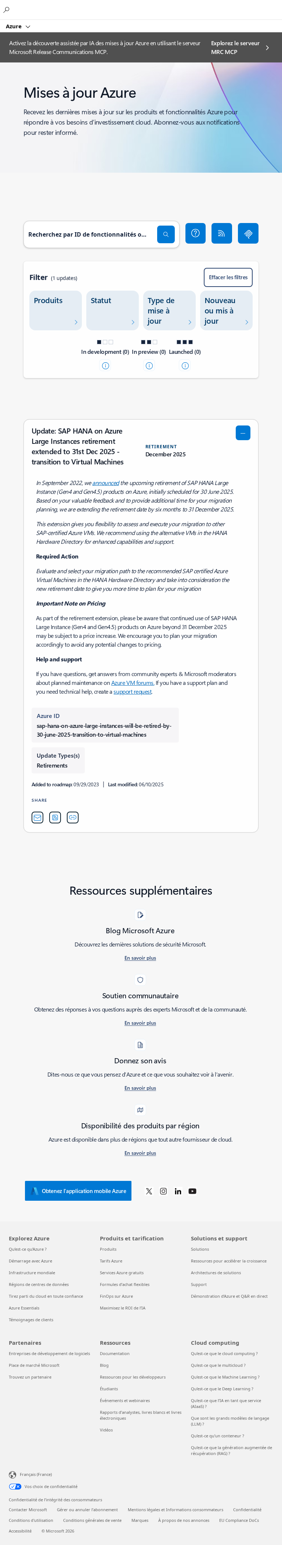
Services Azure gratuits (122, 1272)
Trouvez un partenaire (30, 1377)
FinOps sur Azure (116, 1296)
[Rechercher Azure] (7, 9)
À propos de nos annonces (183, 1520)
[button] (195, 233)
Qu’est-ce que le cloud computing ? (224, 1353)
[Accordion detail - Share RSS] (55, 817)
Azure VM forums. (132, 682)
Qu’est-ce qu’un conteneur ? (217, 1435)
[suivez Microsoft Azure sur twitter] (149, 1191)
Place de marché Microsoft (34, 1365)
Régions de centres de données (39, 1284)
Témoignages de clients (31, 1319)
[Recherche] (166, 234)
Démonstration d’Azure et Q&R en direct (229, 1296)
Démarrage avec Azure (30, 1261)
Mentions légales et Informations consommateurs (175, 1509)
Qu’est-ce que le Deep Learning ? (222, 1388)
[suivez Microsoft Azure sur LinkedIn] (178, 1191)
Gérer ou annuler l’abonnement (87, 1509)
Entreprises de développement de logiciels (49, 1353)
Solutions (200, 1249)
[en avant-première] (149, 365)
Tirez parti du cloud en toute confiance (46, 1296)
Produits (108, 1249)
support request (132, 691)
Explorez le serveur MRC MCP (235, 47)
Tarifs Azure (111, 1261)
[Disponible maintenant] (185, 365)
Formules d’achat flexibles (124, 1284)
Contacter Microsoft (28, 1509)
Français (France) (36, 1474)
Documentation (115, 1353)
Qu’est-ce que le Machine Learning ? (225, 1377)
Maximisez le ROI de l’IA (122, 1308)
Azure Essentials (24, 1308)
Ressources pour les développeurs (133, 1377)
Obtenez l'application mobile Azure (84, 1190)
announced (105, 482)
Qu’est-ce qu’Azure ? (28, 1249)
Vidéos (106, 1430)
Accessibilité (20, 1531)
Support (199, 1284)
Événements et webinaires (125, 1400)
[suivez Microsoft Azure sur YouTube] (192, 1191)
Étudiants (109, 1388)
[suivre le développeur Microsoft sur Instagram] (163, 1191)
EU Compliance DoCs (239, 1520)
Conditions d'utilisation (31, 1520)
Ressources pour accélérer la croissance (229, 1261)
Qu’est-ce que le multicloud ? (218, 1365)
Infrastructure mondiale (32, 1272)
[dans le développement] (105, 365)
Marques (139, 1520)
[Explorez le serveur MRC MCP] (248, 233)
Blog (104, 1365)
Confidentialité (247, 1509)
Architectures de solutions (216, 1272)
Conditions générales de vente (92, 1520)
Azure (14, 26)
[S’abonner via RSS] (222, 233)
